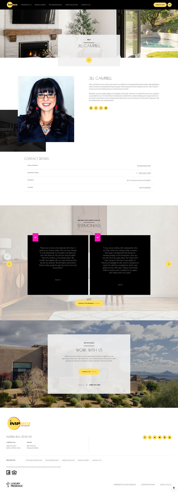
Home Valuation (71, 5)
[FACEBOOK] (96, 108)
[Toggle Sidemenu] (169, 5)
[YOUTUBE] (106, 108)
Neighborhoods (55, 5)
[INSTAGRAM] (101, 108)
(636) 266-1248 (144, 173)
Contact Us (85, 5)
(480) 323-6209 (160, 4)
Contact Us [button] (96, 460)
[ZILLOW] (169, 437)
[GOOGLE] (91, 108)
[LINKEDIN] (155, 437)
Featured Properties (34, 460)
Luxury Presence (129, 484)
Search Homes (40, 5)
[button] (89, 372)
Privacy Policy (166, 484)
